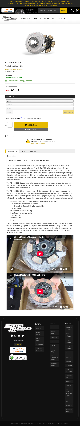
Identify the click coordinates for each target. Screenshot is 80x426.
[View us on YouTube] (19, 336)
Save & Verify (68, 112)
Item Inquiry (10, 136)
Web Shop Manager (63, 423)
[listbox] (40, 101)
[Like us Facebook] (12, 336)
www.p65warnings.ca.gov (38, 143)
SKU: (6, 72)
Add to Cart (32, 125)
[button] (52, 10)
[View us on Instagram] (15, 336)
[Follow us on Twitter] (23, 336)
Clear (9, 112)
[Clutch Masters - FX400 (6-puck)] (40, 43)
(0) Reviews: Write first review (14, 69)
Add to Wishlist (31, 130)
